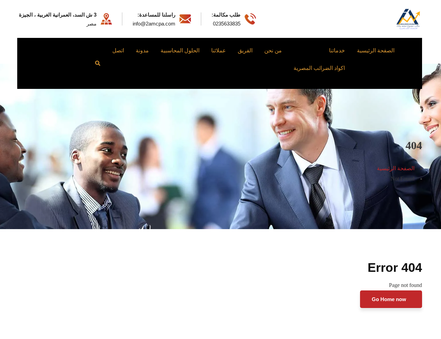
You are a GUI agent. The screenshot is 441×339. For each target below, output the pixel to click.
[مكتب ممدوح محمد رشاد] (408, 18)
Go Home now (390, 299)
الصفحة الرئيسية (395, 168)
